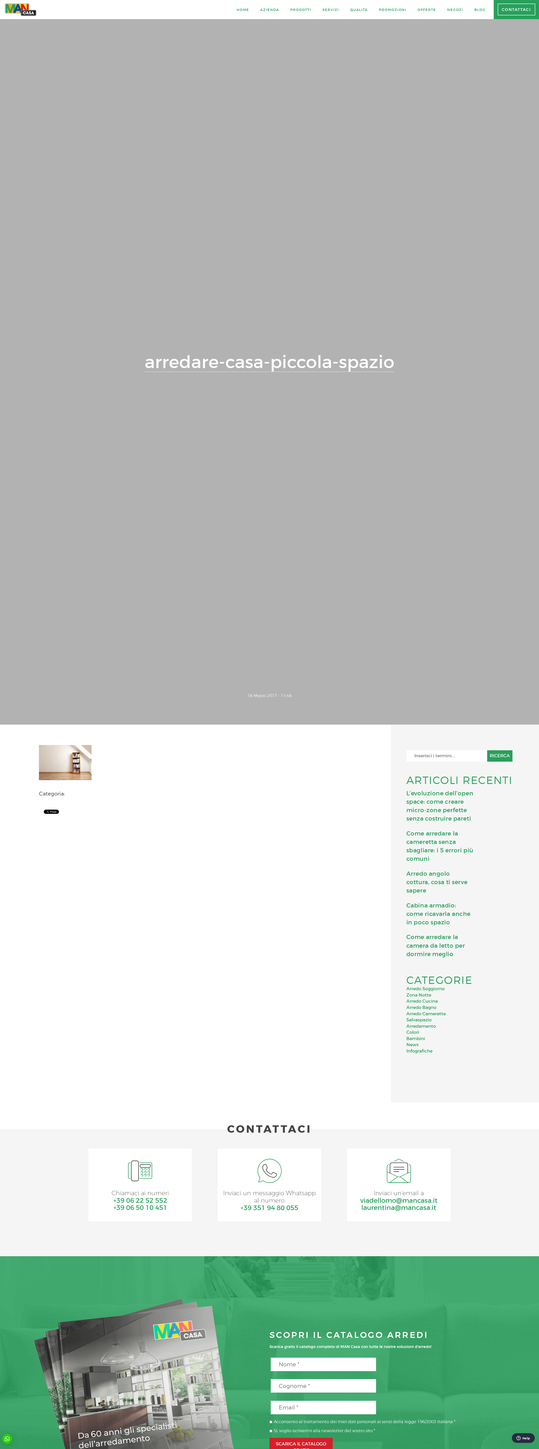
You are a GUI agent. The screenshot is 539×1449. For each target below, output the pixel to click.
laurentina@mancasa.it (398, 1207)
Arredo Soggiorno (425, 988)
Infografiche (419, 1051)
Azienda (269, 10)
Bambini (415, 1038)
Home (243, 10)
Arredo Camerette (426, 1014)
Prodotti (300, 10)
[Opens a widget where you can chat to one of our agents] (523, 1438)
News (412, 1044)
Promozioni (392, 10)
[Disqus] (202, 876)
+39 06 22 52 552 (140, 1200)
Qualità (359, 10)
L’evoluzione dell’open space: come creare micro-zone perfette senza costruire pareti (439, 806)
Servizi (330, 10)
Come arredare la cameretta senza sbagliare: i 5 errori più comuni (439, 846)
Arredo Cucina (422, 1001)
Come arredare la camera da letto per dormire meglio (435, 945)
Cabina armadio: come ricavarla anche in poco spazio (438, 914)
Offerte (427, 10)
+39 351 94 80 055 (269, 1207)
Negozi (455, 10)
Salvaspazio (419, 1020)
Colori (412, 1032)
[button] (7, 1439)
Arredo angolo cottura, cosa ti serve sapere (436, 882)
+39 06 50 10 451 (140, 1207)
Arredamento (421, 1026)
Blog (480, 10)
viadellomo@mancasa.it (399, 1200)
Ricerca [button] (500, 755)
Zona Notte (418, 995)
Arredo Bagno (421, 1007)
